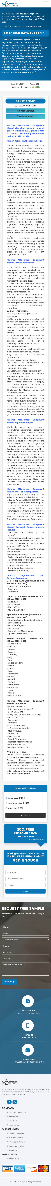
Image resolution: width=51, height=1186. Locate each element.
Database (13, 1150)
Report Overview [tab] (25, 101)
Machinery (14, 26)
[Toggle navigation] (46, 3)
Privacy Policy (15, 1116)
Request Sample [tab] (26, 116)
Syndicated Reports (17, 1133)
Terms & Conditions (17, 1112)
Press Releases (15, 1159)
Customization (26, 111)
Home (4, 26)
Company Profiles (16, 1146)
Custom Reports (16, 1137)
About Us (13, 1121)
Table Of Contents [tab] (25, 106)
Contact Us (14, 1125)
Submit (8, 982)
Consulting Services (17, 1142)
